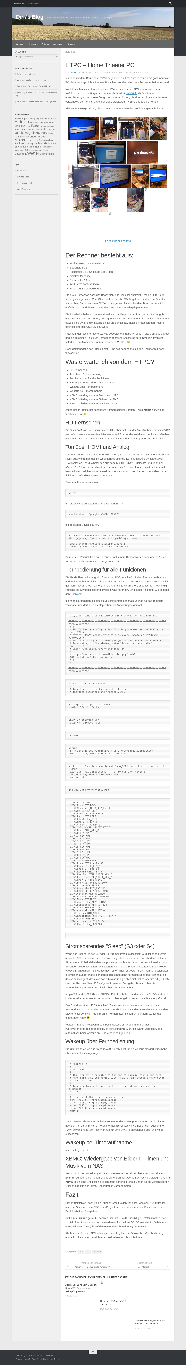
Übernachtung (47, 153)
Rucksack (20, 143)
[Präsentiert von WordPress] (29, 1359)
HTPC (81, 1252)
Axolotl (32, 122)
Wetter (33, 153)
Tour (26, 150)
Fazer (35, 125)
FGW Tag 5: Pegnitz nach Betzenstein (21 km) (37, 102)
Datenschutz (34, 3)
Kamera (52, 133)
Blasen (46, 122)
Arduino (45, 44)
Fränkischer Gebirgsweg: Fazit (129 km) (34, 86)
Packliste (34, 140)
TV (94, 1252)
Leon (37, 137)
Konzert (25, 137)
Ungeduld (38, 150)
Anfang (32, 119)
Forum (51, 126)
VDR (99, 1252)
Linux (88, 1252)
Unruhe (45, 150)
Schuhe (52, 143)
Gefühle (30, 129)
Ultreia (32, 150)
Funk (24, 129)
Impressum (19, 3)
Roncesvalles (46, 140)
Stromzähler (36, 146)
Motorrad (22, 140)
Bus (52, 122)
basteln (39, 122)
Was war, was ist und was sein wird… (33, 80)
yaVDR (130, 93)
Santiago (30, 144)
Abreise (18, 119)
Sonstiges (57, 44)
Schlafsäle (41, 143)
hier (77, 594)
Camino (19, 44)
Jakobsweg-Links (27, 133)
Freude (18, 129)
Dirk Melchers (77, 73)
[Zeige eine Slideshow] (117, 241)
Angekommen (42, 119)
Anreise (52, 119)
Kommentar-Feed (24, 183)
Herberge (49, 129)
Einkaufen (20, 126)
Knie (18, 136)
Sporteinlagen (22, 146)
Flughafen (44, 126)
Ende (28, 126)
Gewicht (38, 129)
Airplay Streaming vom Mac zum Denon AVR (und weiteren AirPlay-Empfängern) (81, 1288)
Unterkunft (21, 153)
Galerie (71, 44)
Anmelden (21, 171)
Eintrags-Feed (23, 177)
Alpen (25, 118)
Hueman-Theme (53, 1359)
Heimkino (33, 44)
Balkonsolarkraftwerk (26, 74)
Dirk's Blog (30, 17)
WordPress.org (23, 189)
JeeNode (44, 133)
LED (32, 136)
